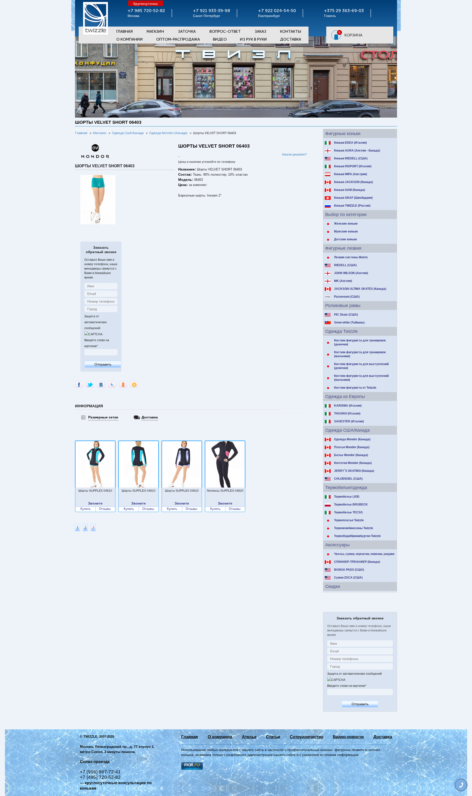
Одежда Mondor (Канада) (352, 439)
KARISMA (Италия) (348, 405)
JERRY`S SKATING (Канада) (354, 471)
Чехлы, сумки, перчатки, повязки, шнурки (364, 554)
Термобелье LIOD (346, 496)
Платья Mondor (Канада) (351, 447)
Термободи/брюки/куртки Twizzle (357, 536)
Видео (220, 39)
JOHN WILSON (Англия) (351, 273)
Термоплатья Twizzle (349, 520)
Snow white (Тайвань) (349, 322)
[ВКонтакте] (101, 385)
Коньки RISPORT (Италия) (352, 166)
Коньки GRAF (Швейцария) (353, 197)
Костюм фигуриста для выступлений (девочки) (361, 366)
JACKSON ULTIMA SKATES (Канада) (360, 289)
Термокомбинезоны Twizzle (353, 528)
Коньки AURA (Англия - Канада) (357, 150)
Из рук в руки (253, 39)
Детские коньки (345, 239)
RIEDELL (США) (345, 265)
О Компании (129, 39)
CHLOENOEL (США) (348, 478)
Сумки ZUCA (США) (348, 577)
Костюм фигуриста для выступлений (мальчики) (361, 378)
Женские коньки (345, 223)
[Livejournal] (112, 385)
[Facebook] (79, 385)
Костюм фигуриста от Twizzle (355, 387)
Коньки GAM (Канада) (349, 190)
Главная (124, 31)
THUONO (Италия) (347, 413)
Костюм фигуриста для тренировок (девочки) (360, 342)
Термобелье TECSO (348, 512)
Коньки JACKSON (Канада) (353, 182)
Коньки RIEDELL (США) (351, 158)
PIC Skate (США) (346, 314)
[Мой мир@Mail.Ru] (134, 385)
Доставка (290, 39)
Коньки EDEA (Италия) (350, 142)
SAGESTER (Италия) (349, 421)
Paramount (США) (347, 296)
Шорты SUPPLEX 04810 (95, 490)
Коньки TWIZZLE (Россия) (352, 205)
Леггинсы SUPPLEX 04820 (225, 490)
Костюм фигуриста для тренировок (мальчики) (360, 354)
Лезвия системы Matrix (351, 257)
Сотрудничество (306, 737)
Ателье (249, 737)
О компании (220, 737)
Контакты (290, 31)
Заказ (260, 31)
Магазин (155, 31)
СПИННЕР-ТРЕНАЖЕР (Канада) (357, 562)
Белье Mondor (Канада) (351, 455)
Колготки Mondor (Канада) (353, 463)
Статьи (273, 737)
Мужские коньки (346, 231)
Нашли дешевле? (294, 154)
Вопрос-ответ (225, 31)
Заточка (187, 31)
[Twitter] (90, 385)
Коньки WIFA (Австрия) (350, 174)
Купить (85, 509)
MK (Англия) (343, 281)
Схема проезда (95, 762)
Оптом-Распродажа (178, 39)
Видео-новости (348, 737)
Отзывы (105, 509)
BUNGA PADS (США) (349, 569)
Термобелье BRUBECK (351, 504)
